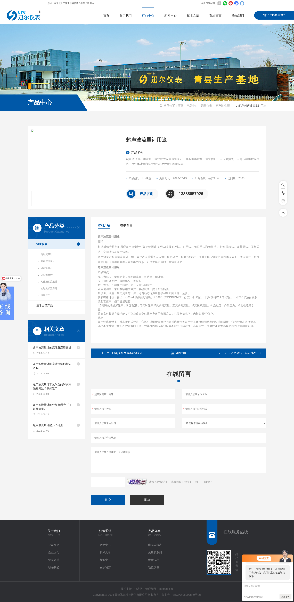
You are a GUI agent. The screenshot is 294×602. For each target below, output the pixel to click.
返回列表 (181, 353)
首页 (106, 15)
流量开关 (45, 295)
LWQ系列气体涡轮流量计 (127, 353)
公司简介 (53, 544)
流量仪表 (206, 105)
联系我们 (238, 15)
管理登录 (150, 588)
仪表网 (138, 588)
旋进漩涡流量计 (49, 288)
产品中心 (148, 15)
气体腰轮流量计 (49, 281)
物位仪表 (153, 567)
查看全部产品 (44, 305)
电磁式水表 (155, 544)
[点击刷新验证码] (137, 482)
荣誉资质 (53, 559)
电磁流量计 (47, 254)
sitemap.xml (166, 588)
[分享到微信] (224, 3)
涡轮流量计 (47, 274)
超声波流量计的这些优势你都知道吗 (52, 365)
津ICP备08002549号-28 (187, 594)
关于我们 (125, 15)
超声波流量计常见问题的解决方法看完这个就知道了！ (52, 386)
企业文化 (53, 552)
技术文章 (193, 15)
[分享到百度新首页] (236, 3)
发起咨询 (285, 597)
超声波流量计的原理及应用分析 (52, 347)
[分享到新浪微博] (230, 3)
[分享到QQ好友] (242, 3)
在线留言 (215, 15)
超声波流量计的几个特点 (48, 425)
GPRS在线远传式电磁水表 (240, 353)
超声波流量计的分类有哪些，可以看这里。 (52, 406)
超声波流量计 (224, 105)
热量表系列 (155, 552)
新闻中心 (170, 15)
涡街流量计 (47, 268)
